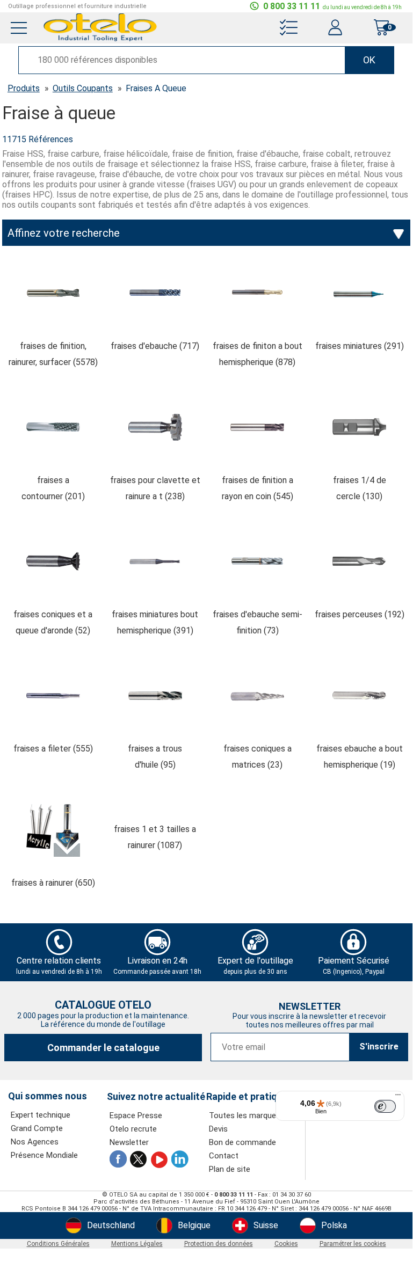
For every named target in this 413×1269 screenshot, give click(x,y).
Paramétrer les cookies (353, 1244)
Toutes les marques (244, 1115)
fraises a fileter (53, 748)
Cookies (286, 1244)
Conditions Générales (58, 1244)
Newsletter (129, 1142)
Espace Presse (136, 1115)
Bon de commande (242, 1142)
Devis (218, 1129)
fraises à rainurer (53, 883)
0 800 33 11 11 (332, 6)
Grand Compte (37, 1128)
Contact (223, 1156)
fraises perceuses (359, 614)
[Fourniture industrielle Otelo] (100, 40)
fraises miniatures (359, 346)
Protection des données (218, 1244)
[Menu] (398, 1097)
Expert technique (40, 1115)
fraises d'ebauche (155, 346)
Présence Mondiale (44, 1155)
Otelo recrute (133, 1129)
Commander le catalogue (103, 1047)
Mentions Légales (137, 1244)
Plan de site (229, 1169)
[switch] (385, 1106)
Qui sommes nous (47, 1096)
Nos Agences (35, 1142)
